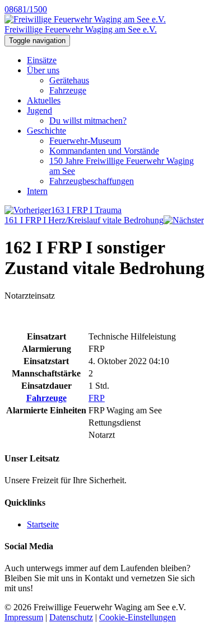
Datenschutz (71, 617)
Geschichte (46, 130)
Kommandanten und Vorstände (104, 150)
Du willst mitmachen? (88, 120)
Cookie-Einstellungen (137, 617)
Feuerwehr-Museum (85, 140)
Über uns (43, 70)
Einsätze (42, 60)
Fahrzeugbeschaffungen (91, 181)
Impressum (23, 617)
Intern (37, 191)
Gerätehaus (69, 80)
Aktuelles (43, 100)
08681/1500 (25, 9)
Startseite (43, 524)
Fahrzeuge (67, 90)
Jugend (39, 110)
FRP (96, 398)
